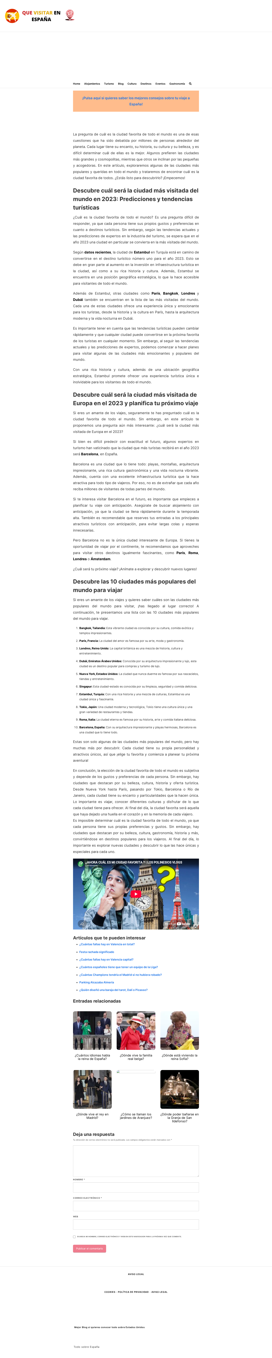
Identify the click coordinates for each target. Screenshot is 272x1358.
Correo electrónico (87, 1198)
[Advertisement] (136, 56)
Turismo (109, 83)
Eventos (160, 83)
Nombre (79, 1179)
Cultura (132, 83)
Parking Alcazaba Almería (96, 982)
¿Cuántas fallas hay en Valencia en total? (107, 944)
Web (75, 1216)
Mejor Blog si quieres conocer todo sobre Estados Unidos (109, 1327)
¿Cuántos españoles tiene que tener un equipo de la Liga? (118, 967)
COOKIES (110, 1292)
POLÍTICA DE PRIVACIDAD (133, 1292)
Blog (121, 83)
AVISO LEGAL (136, 1274)
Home (76, 83)
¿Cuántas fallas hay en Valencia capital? (106, 959)
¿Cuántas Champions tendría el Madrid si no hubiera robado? (120, 974)
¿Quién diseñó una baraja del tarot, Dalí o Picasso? (113, 990)
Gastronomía (177, 83)
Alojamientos (92, 83)
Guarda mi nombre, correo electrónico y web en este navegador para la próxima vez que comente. (129, 1237)
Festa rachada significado (96, 952)
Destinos (146, 83)
